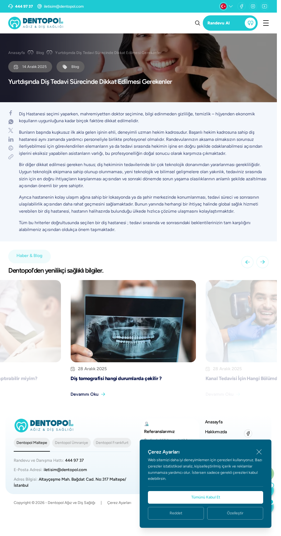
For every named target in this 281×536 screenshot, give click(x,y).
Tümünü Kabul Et (205, 497)
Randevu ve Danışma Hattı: (49, 460)
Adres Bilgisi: (70, 482)
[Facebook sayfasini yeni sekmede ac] (241, 6)
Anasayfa (16, 52)
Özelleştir (235, 513)
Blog (40, 52)
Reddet (176, 513)
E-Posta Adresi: (50, 469)
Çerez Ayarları (119, 502)
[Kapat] (259, 452)
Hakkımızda (216, 431)
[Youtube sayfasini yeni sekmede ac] (264, 6)
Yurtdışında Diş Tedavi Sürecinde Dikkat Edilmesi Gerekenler (108, 52)
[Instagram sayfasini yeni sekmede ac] (253, 6)
